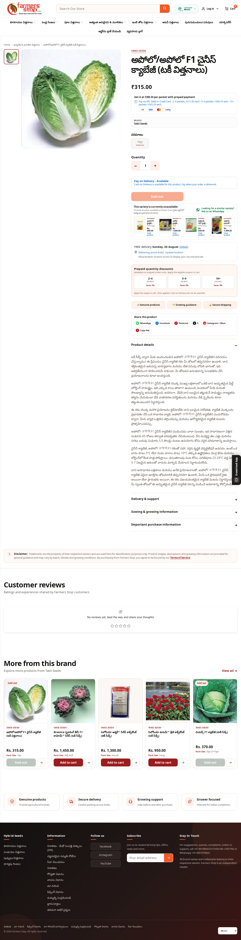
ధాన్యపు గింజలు (12, 864)
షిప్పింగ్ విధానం (55, 892)
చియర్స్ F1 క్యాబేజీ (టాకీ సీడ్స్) (212, 732)
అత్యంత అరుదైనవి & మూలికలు (106, 22)
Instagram (105, 855)
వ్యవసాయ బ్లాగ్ (135, 31)
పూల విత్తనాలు (72, 22)
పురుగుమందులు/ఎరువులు (199, 22)
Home (7, 44)
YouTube (105, 863)
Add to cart (68, 762)
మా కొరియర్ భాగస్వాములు (56, 926)
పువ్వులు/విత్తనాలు (14, 858)
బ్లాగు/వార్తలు (54, 904)
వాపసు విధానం (55, 880)
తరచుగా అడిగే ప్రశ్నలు (58, 910)
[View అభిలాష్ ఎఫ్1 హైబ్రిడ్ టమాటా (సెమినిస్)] (191, 225)
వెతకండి (7, 926)
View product (150, 234)
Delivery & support (145, 499)
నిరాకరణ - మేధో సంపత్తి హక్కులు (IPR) (64, 848)
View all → (229, 671)
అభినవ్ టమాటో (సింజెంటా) (227, 223)
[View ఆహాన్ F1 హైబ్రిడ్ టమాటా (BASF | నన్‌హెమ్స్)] (140, 225)
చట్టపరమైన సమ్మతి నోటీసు (61, 856)
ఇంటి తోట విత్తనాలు (142, 22)
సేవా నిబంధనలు (56, 862)
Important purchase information (156, 524)
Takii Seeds (138, 50)
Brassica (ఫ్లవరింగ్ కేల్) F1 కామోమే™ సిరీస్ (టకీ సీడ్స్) (68, 733)
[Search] (165, 9)
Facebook (105, 846)
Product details (142, 345)
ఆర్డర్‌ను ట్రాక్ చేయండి (109, 31)
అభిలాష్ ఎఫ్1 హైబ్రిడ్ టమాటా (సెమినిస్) (202, 224)
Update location (174, 252)
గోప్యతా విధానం (55, 874)
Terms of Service (180, 557)
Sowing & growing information (154, 512)
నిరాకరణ (52, 868)
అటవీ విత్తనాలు (170, 22)
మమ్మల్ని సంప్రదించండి (59, 897)
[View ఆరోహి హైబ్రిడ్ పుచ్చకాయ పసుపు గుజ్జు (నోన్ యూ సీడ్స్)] (165, 225)
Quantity (138, 157)
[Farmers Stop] (27, 8)
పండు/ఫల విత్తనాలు (14, 852)
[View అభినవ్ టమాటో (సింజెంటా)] (217, 225)
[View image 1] (11, 56)
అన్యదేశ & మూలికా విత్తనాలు (27, 44)
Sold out (21, 762)
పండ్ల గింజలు (48, 22)
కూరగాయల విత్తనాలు (21, 22)
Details (183, 247)
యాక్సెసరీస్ (225, 22)
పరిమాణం (137, 134)
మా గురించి (53, 886)
